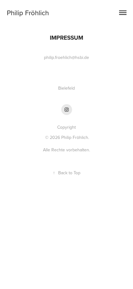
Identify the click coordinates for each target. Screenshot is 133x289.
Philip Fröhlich (28, 12)
